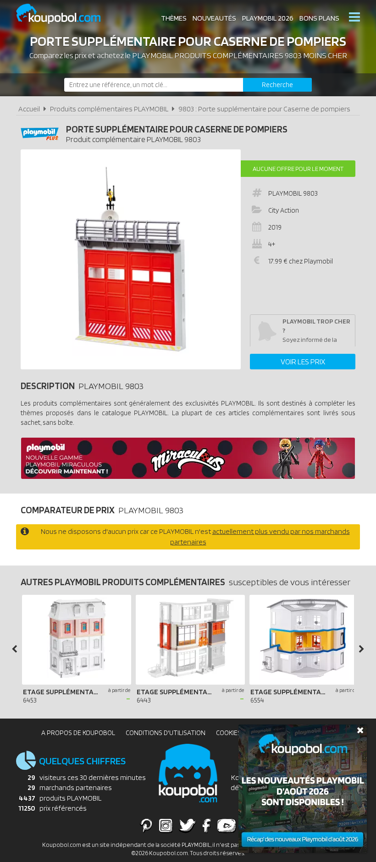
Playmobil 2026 (267, 18)
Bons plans (319, 18)
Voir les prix (303, 361)
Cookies (228, 733)
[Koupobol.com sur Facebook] (206, 825)
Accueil (29, 108)
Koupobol (64, 14)
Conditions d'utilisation (165, 733)
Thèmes (174, 18)
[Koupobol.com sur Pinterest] (146, 825)
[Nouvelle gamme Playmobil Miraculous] (188, 476)
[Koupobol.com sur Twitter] (187, 825)
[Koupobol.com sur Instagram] (166, 825)
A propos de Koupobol (78, 733)
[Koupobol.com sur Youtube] (226, 825)
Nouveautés (214, 18)
